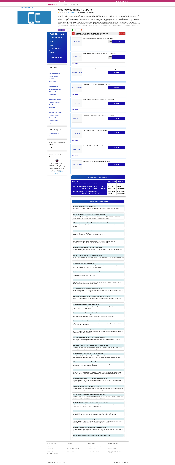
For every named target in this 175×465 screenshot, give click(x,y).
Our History (57, 1)
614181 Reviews (71, 12)
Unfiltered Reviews (113, 446)
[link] (49, 147)
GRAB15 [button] (114, 57)
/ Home (22, 7)
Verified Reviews (112, 448)
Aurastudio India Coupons (55, 110)
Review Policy (91, 443)
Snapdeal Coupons (53, 84)
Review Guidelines (113, 443)
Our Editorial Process (93, 451)
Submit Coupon (51, 451)
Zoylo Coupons (52, 81)
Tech (82, 1)
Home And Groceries (54, 133)
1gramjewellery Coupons (55, 99)
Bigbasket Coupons (53, 120)
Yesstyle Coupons (53, 78)
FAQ (68, 446)
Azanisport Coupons (54, 115)
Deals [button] (79, 30)
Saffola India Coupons (54, 91)
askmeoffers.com (53, 4)
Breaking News (64, 1)
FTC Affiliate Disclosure (73, 448)
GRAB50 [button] (114, 41)
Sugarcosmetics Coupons (55, 89)
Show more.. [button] (60, 26)
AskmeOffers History (52, 443)
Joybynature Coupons (54, 73)
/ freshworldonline (28, 7)
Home (47, 1)
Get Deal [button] (116, 72)
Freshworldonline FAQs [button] (56, 48)
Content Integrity (92, 448)
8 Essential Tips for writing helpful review (115, 452)
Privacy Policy (62, 462)
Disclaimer (70, 443)
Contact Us (50, 448)
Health (78, 1)
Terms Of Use (70, 451)
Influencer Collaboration (53, 453)
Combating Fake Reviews (94, 446)
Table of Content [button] (57, 34)
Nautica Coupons (53, 94)
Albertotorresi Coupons (54, 102)
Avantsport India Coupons (55, 112)
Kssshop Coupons (53, 76)
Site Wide (51, 135)
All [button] (61, 30)
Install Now (122, 33)
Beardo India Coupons (54, 117)
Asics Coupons (52, 107)
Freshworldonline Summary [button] (57, 37)
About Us (52, 1)
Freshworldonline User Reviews (58, 55)
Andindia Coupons (53, 104)
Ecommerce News (72, 1)
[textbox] (86, 4)
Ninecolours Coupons (54, 97)
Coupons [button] (69, 30)
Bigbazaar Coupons (54, 122)
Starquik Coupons (53, 86)
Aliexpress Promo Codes (55, 71)
